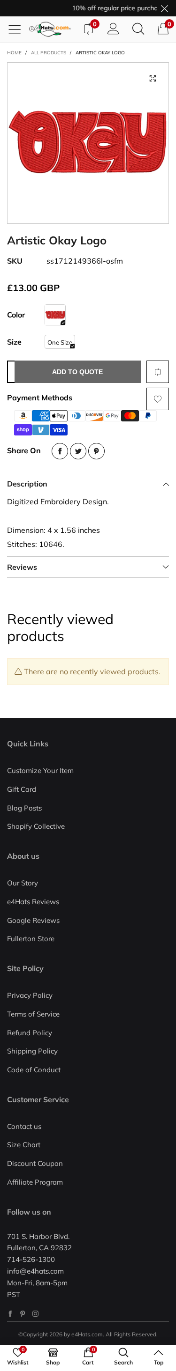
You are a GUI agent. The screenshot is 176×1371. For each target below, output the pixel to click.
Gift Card (21, 789)
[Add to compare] (157, 372)
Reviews (22, 567)
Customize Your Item (40, 770)
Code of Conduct (34, 1069)
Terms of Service (33, 1014)
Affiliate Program (35, 1182)
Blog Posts (24, 807)
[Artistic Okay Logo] (55, 314)
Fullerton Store (30, 938)
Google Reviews (33, 920)
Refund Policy (29, 1032)
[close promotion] (164, 8)
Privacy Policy (30, 995)
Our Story (22, 882)
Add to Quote (77, 372)
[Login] (113, 29)
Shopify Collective (36, 826)
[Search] (138, 29)
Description (27, 483)
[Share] (60, 451)
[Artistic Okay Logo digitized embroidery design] (88, 143)
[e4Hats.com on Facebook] (10, 1313)
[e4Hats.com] (52, 29)
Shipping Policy (32, 1051)
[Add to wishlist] (157, 399)
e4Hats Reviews (33, 901)
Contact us (24, 1126)
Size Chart (23, 1144)
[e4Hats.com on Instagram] (35, 1313)
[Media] (152, 78)
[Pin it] (96, 451)
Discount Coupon (35, 1163)
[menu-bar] (18, 29)
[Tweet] (78, 451)
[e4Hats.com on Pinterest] (22, 1313)
